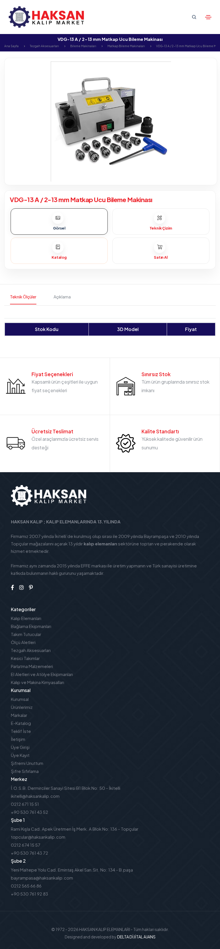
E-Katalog (21, 723)
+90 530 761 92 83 (29, 893)
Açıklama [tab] (62, 296)
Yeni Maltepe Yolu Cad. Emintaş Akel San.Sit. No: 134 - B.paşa (72, 869)
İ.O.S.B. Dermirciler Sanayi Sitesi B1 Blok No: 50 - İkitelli (65, 788)
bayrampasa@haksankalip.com (42, 877)
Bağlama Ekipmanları (31, 626)
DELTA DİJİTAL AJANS (136, 936)
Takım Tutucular (26, 634)
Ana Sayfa (11, 46)
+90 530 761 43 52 (29, 812)
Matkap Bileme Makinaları (126, 46)
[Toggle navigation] (208, 17)
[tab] (59, 221)
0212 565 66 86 (26, 885)
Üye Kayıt (20, 755)
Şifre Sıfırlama (25, 771)
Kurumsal (20, 699)
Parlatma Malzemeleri (32, 666)
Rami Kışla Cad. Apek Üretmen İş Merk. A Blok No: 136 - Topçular (74, 829)
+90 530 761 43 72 (29, 853)
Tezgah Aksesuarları (44, 46)
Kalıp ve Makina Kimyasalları (37, 682)
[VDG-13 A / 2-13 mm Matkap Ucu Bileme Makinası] (110, 121)
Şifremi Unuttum (27, 763)
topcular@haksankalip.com (38, 837)
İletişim (18, 739)
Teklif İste (21, 731)
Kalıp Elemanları (26, 618)
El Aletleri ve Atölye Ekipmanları (42, 674)
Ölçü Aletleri (23, 642)
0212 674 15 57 (25, 845)
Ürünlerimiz (22, 707)
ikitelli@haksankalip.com (35, 796)
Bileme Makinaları (83, 46)
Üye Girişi (20, 747)
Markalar (19, 715)
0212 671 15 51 (25, 804)
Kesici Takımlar (25, 658)
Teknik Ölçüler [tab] (23, 296)
